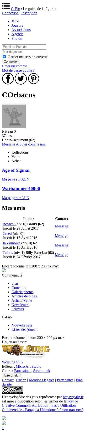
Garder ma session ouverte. (28, 57)
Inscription (29, 13)
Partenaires (65, 380)
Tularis (8, 253)
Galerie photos (22, 292)
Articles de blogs (24, 296)
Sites (15, 283)
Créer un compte (14, 66)
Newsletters (20, 305)
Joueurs (17, 25)
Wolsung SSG (12, 362)
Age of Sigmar (16, 170)
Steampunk (41, 371)
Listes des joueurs (24, 329)
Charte (21, 380)
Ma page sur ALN (15, 179)
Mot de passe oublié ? (18, 70)
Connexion (10, 13)
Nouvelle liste (21, 325)
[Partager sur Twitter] (21, 83)
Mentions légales (41, 380)
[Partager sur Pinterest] (34, 83)
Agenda (17, 34)
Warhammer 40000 (21, 188)
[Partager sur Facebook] (8, 83)
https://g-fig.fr (73, 397)
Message (9, 144)
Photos (16, 38)
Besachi (9, 224)
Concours (18, 288)
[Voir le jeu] (26, 358)
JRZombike (12, 243)
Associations (21, 30)
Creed (8, 233)
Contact (8, 380)
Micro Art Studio (28, 366)
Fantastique (22, 371)
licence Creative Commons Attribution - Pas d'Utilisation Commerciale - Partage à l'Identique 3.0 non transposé (42, 405)
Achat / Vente (21, 300)
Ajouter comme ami (31, 144)
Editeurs (17, 309)
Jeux (14, 21)
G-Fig (15, 9)
